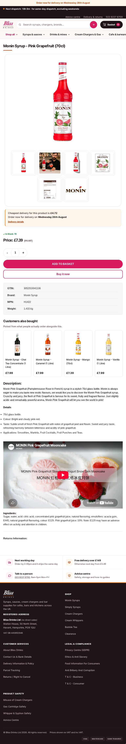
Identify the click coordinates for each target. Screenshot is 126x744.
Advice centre (72, 17)
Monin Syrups (72, 600)
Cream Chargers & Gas (88, 34)
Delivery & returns (93, 17)
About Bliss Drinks (13, 650)
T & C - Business (74, 676)
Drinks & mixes (58, 34)
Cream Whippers (74, 620)
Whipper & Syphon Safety (17, 713)
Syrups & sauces (32, 34)
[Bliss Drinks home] (8, 24)
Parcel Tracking (11, 670)
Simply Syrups (73, 607)
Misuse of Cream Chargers (17, 700)
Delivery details (16, 222)
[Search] (93, 24)
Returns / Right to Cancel (16, 676)
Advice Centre (11, 720)
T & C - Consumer (74, 683)
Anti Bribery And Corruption (80, 670)
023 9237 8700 (114, 17)
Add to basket (63, 264)
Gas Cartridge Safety (14, 706)
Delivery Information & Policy (18, 663)
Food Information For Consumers (82, 663)
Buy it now (63, 274)
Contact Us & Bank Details (17, 656)
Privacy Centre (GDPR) (77, 650)
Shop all (10, 34)
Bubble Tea (71, 627)
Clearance (70, 633)
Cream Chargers (74, 613)
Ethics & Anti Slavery (76, 656)
